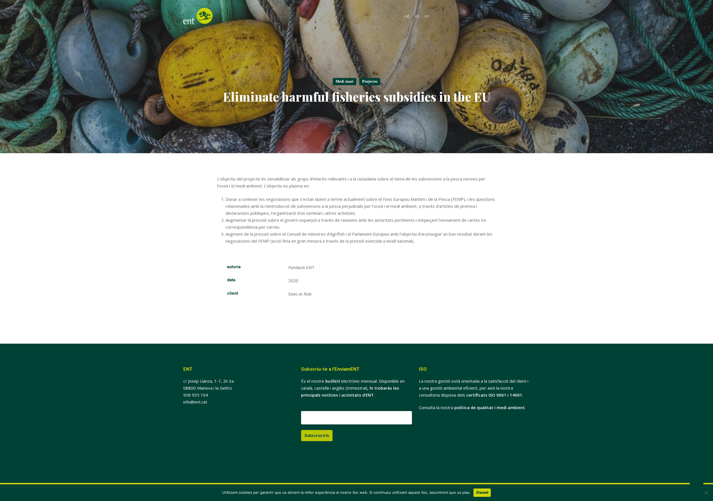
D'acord (482, 492)
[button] (526, 16)
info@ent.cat (195, 402)
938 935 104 (195, 395)
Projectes (369, 81)
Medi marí (344, 81)
